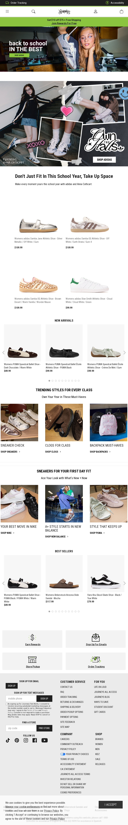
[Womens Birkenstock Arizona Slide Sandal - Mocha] (64, 573)
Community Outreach (71, 744)
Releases (100, 764)
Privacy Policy (68, 749)
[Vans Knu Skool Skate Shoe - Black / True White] (105, 573)
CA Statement (67, 769)
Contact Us (66, 687)
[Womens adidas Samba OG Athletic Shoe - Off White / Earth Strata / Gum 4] (90, 213)
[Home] (64, 12)
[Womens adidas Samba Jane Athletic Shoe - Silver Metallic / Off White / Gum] (38, 213)
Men (97, 749)
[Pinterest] (18, 740)
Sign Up (12, 685)
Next (123, 352)
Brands (99, 739)
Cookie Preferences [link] (70, 792)
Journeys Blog (102, 697)
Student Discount (103, 707)
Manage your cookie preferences (22, 806)
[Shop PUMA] (108, 503)
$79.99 (90, 601)
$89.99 (7, 371)
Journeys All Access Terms (75, 774)
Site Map (65, 727)
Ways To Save (101, 702)
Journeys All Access (105, 692)
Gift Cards (100, 712)
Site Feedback (67, 722)
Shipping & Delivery (70, 707)
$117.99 (50, 601)
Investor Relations (70, 779)
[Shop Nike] (19, 503)
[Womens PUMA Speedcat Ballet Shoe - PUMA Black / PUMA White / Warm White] (22, 573)
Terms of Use (67, 759)
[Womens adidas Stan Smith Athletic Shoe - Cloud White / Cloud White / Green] (90, 273)
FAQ (62, 692)
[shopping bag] (121, 11)
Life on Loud (100, 687)
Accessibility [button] (117, 3)
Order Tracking (18, 3)
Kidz (97, 754)
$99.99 (49, 371)
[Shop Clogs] (64, 422)
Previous (5, 354)
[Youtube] (46, 740)
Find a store (29, 722)
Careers (65, 739)
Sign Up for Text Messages (29, 692)
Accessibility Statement (73, 764)
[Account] (95, 12)
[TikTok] (9, 740)
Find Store (44, 728)
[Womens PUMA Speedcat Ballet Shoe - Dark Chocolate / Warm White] (22, 342)
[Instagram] (27, 740)
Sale (97, 759)
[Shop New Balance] (64, 503)
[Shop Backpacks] (108, 422)
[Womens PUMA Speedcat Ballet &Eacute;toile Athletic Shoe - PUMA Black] (64, 342)
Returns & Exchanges (72, 702)
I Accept (111, 804)
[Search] (33, 11)
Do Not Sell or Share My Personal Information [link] (73, 786)
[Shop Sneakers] (19, 422)
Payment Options (69, 717)
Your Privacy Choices (77, 754)
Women (99, 744)
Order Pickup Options (71, 712)
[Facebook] (36, 740)
